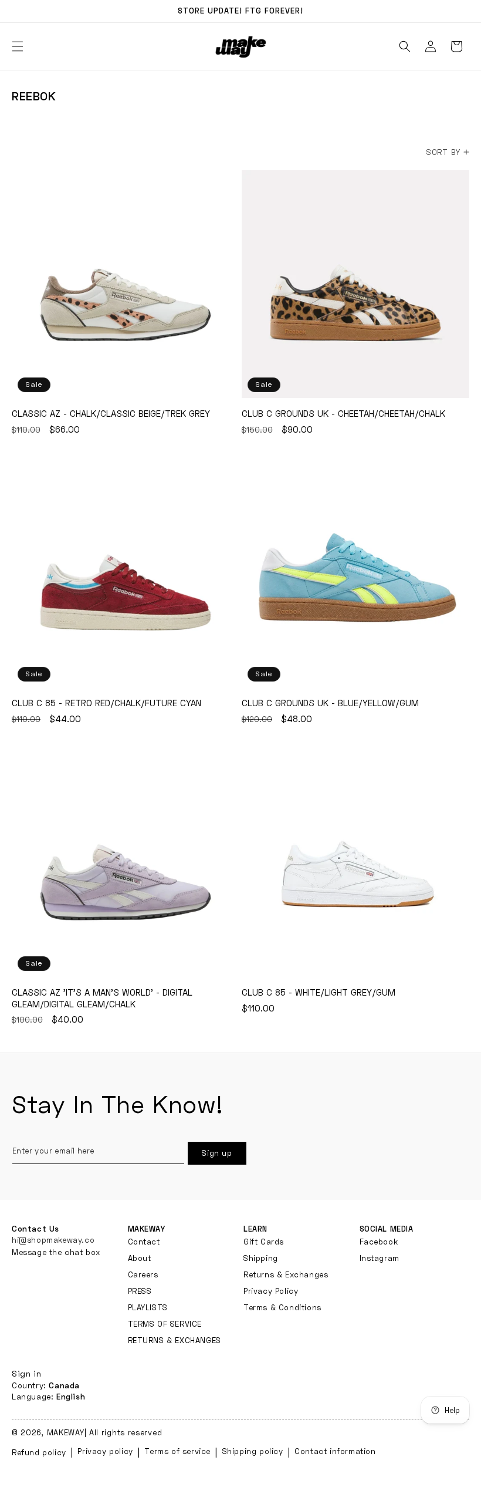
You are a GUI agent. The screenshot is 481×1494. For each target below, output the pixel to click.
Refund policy (39, 1452)
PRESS (140, 1291)
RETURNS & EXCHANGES (174, 1340)
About (139, 1258)
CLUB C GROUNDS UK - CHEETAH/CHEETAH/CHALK (355, 284)
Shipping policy (252, 1451)
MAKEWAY (65, 1432)
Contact (144, 1241)
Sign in (26, 1373)
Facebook (379, 1241)
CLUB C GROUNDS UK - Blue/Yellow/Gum (355, 573)
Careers (143, 1274)
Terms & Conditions (282, 1307)
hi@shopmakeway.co (53, 1240)
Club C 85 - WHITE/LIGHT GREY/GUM (355, 863)
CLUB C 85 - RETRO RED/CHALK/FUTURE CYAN (125, 573)
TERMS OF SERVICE (165, 1323)
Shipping (260, 1258)
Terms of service (177, 1451)
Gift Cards (263, 1241)
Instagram (379, 1258)
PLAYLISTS (148, 1307)
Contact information (334, 1451)
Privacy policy (105, 1451)
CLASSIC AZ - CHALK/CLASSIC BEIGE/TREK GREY (125, 284)
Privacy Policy (270, 1291)
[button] (405, 46)
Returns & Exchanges (285, 1274)
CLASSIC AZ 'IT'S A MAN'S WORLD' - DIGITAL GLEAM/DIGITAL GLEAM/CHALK (125, 863)
